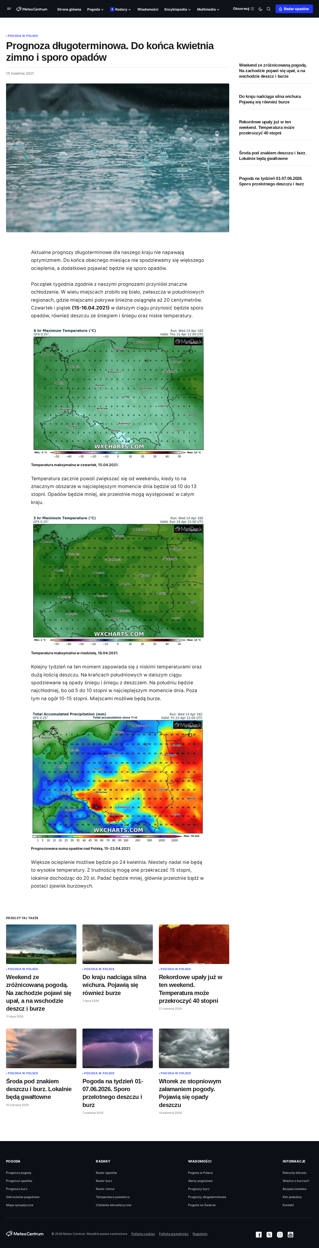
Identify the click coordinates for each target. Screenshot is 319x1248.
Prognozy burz (199, 1189)
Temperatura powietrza (113, 1197)
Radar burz (104, 1181)
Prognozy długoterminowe (207, 1197)
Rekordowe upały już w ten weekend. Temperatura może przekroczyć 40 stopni (266, 127)
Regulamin (200, 1234)
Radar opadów (296, 9)
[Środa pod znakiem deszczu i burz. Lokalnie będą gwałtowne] (41, 1048)
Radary (103, 1161)
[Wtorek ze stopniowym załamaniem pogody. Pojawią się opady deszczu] (194, 1048)
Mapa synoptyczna (19, 1205)
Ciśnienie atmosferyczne (113, 1205)
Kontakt (288, 1205)
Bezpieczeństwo (294, 1189)
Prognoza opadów (19, 1181)
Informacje (294, 1161)
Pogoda (13, 1161)
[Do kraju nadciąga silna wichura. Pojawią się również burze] (117, 944)
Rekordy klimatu (294, 1173)
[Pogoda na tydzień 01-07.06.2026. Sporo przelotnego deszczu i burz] (117, 1048)
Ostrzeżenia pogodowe (22, 1197)
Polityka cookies (143, 1234)
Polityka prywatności (174, 1234)
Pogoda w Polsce (23, 36)
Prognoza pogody (19, 1173)
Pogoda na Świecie (202, 1205)
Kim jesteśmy (292, 1197)
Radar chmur (105, 1189)
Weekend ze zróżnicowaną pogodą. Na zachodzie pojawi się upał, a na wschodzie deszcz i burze (273, 71)
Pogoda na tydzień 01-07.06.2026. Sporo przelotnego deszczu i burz (271, 181)
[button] (10, 9)
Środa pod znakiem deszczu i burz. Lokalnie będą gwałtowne (273, 156)
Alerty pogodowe (200, 1181)
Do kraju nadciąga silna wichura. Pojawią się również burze (270, 99)
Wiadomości (200, 1161)
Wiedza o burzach (296, 1181)
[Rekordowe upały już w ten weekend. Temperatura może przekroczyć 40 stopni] (194, 944)
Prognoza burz (16, 1189)
